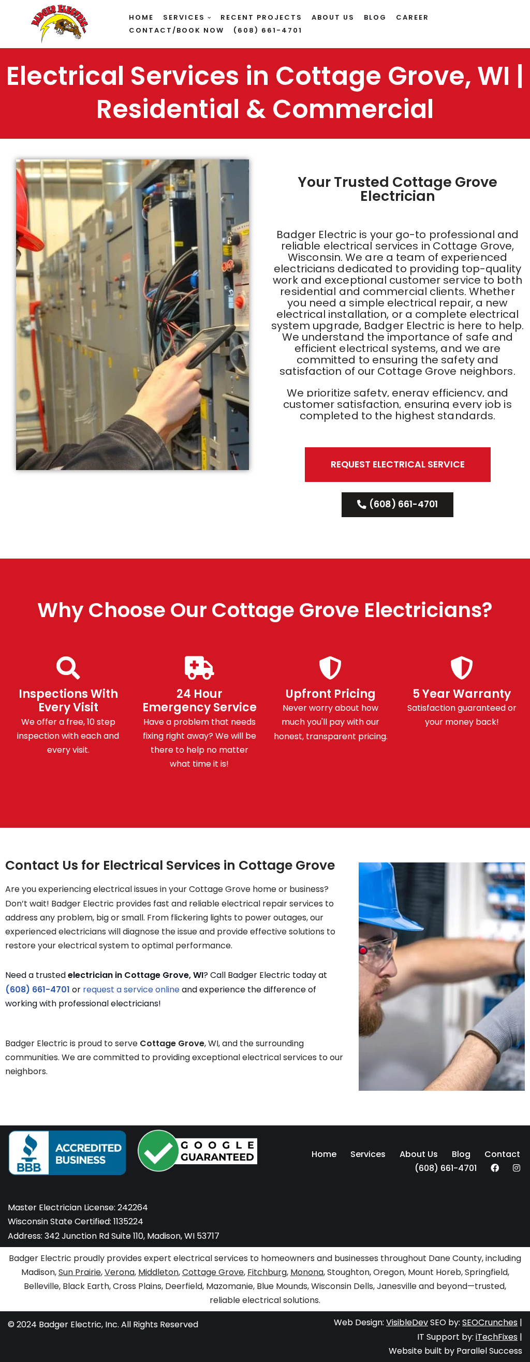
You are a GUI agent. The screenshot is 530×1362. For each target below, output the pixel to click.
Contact (502, 1154)
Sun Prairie (79, 1272)
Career (412, 17)
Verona (120, 1272)
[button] (209, 18)
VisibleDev (407, 1322)
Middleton (158, 1272)
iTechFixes (497, 1337)
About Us (333, 17)
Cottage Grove (213, 1272)
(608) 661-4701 (267, 30)
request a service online (131, 989)
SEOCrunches (490, 1322)
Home (141, 17)
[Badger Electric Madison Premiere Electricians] (59, 25)
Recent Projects (261, 17)
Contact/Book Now (176, 30)
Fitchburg (267, 1272)
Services (368, 1154)
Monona (306, 1272)
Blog (375, 17)
